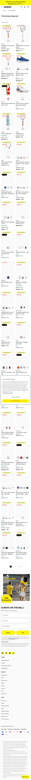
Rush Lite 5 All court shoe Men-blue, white (22, 74)
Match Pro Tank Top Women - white (8, 223)
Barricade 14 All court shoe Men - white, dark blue (22, 192)
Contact (3, 703)
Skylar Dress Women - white (22, 252)
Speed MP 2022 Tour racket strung (22, 46)
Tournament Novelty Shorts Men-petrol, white (22, 313)
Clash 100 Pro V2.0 (5, 342)
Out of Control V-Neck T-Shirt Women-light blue (22, 553)
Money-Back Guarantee (6, 665)
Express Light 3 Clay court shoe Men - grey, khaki (7, 313)
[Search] (21, 7)
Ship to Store (3, 693)
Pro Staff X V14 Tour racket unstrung (7, 46)
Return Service (4, 680)
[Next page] (23, 566)
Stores (2, 708)
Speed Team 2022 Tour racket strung (6, 162)
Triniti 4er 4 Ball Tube (6, 133)
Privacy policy (4, 729)
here (24, 390)
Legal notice (10, 729)
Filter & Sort (25, 777)
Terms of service (17, 729)
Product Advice (4, 716)
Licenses (3, 663)
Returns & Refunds (5, 713)
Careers (2, 685)
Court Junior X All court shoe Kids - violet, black (8, 493)
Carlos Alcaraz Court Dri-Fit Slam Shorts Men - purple (22, 493)
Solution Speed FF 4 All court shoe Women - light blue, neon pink (8, 524)
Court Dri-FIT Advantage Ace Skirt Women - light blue (8, 553)
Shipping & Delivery (5, 711)
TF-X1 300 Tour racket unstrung (21, 433)
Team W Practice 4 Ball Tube (8, 103)
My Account (3, 700)
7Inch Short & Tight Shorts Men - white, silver (7, 463)
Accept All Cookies (15, 400)
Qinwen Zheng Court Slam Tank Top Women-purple (7, 433)
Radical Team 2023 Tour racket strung (21, 523)
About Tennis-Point (5, 705)
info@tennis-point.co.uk (13, 638)
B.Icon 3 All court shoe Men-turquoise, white (7, 253)
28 (20, 566)
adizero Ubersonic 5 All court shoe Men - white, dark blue (22, 162)
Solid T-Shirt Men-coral (21, 372)
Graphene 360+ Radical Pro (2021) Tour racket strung (7, 74)
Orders (2, 677)
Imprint (11, 393)
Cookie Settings (4, 668)
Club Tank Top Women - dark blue (8, 373)
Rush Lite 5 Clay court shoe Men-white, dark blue (22, 104)
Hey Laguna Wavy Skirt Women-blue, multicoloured (7, 192)
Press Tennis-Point (5, 719)
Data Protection (6, 393)
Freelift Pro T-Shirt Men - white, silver (22, 283)
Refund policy (24, 729)
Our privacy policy (5, 641)
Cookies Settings (15, 397)
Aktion (4, 10)
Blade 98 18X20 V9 (20, 222)
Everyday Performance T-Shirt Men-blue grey (22, 463)
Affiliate (2, 683)
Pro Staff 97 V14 (19, 133)
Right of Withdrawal (5, 660)
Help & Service (4, 675)
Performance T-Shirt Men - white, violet (22, 343)
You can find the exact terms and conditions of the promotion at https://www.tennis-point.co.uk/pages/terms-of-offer (15, 776)
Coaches (3, 688)
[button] (2, 7)
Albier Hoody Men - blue (6, 282)
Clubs (2, 691)
